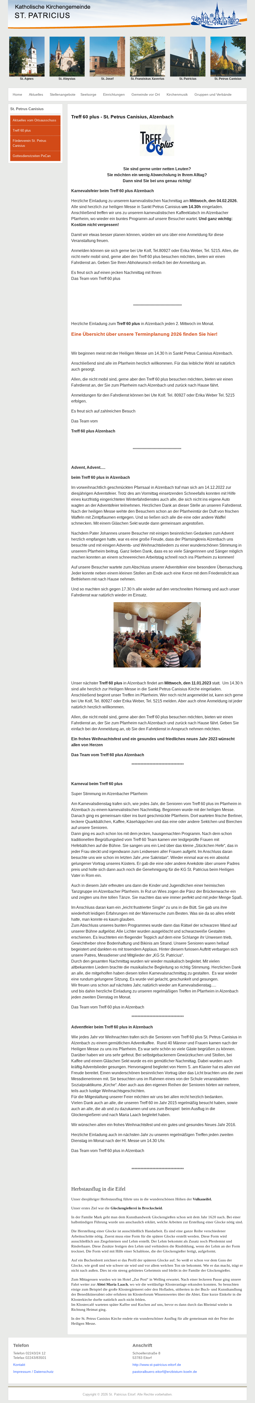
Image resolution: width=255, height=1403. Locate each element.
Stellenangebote (62, 94)
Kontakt (19, 1365)
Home (17, 94)
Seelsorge (88, 94)
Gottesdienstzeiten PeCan (32, 156)
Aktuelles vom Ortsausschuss (34, 120)
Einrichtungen (114, 94)
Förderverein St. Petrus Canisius (29, 143)
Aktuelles (36, 94)
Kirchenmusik (177, 94)
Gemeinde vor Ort (145, 94)
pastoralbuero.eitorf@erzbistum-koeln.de (164, 1372)
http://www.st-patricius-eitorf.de (156, 1365)
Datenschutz (44, 1372)
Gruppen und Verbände (213, 94)
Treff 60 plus (22, 130)
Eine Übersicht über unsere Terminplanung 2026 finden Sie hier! (144, 334)
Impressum (22, 1372)
